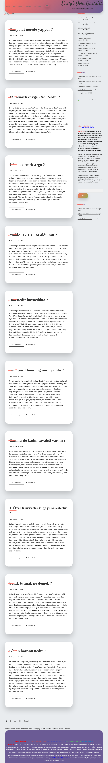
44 (20, 721)
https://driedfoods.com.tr (54, 729)
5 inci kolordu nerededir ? (85, 86)
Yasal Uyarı (28, 6)
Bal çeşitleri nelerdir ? (84, 93)
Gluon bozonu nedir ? (27, 651)
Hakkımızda (37, 6)
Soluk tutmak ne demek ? (30, 583)
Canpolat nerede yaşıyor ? (31, 29)
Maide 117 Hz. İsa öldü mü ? (33, 235)
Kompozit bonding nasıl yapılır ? (36, 370)
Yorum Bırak (31, 71)
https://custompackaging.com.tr (33, 729)
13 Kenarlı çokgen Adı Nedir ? (34, 97)
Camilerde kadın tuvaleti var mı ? (37, 440)
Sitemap (67, 729)
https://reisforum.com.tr (13, 729)
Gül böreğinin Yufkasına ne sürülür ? (88, 76)
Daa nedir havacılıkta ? (28, 300)
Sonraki (26, 721)
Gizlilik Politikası (17, 6)
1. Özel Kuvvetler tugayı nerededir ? (88, 53)
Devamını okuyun (17, 72)
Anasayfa (7, 6)
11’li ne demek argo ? (27, 164)
